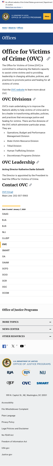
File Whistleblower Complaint (15, 409)
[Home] (26, 16)
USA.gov (5, 448)
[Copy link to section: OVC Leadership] (37, 162)
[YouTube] (23, 347)
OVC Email (7, 192)
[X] (14, 347)
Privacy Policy (8, 422)
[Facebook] (5, 347)
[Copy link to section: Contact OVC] (30, 185)
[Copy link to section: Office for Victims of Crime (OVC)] (47, 58)
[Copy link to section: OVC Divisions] (33, 99)
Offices (20, 28)
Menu (47, 16)
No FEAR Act (7, 435)
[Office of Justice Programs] (5, 16)
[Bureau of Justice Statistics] (26, 376)
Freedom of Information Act (14, 441)
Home (4, 28)
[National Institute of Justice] (42, 375)
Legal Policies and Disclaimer (15, 428)
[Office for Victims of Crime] (26, 385)
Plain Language (8, 415)
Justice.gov (7, 454)
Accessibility (7, 402)
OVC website (17, 89)
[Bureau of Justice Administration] (10, 375)
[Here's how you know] (26, 4)
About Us (12, 28)
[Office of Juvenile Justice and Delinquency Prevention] (10, 385)
